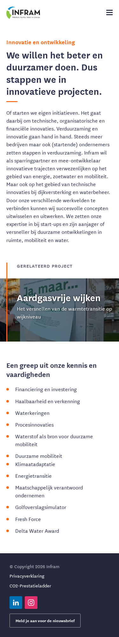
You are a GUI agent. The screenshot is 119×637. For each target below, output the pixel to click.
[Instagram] (31, 602)
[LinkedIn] (16, 602)
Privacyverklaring (27, 575)
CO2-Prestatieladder (30, 585)
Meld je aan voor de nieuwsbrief (45, 620)
